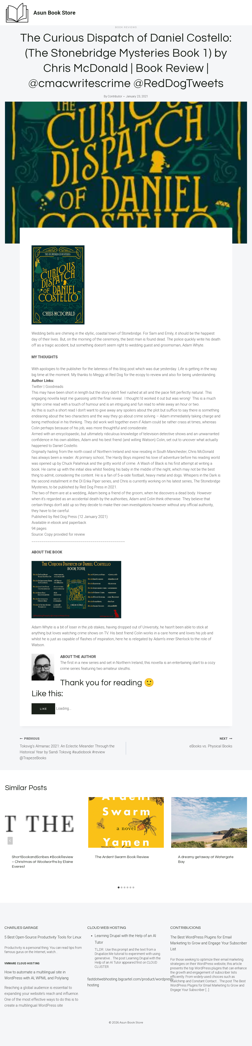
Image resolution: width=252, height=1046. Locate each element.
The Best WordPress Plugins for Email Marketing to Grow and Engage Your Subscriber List (208, 943)
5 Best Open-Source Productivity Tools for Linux (42, 937)
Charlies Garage (21, 928)
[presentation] (43, 822)
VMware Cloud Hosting (22, 963)
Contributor (115, 96)
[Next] (241, 841)
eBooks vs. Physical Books (210, 742)
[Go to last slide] (10, 841)
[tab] (119, 887)
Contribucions (185, 928)
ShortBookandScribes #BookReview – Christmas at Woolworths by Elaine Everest (42, 861)
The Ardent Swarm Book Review (122, 857)
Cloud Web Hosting (106, 928)
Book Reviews (126, 27)
